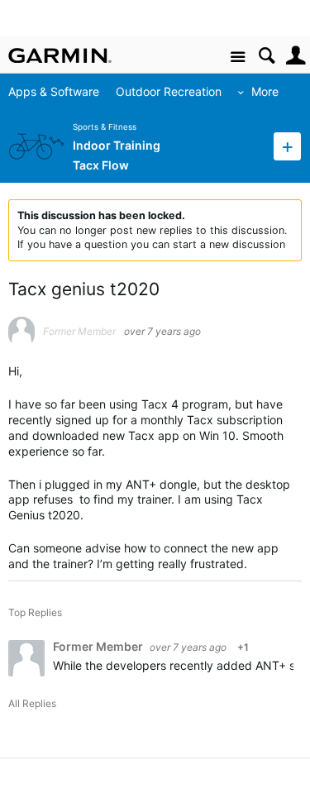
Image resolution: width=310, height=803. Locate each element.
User (295, 55)
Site (237, 57)
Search (266, 55)
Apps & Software (53, 91)
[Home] (60, 55)
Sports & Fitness (104, 126)
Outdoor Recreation (169, 91)
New (287, 146)
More (265, 91)
